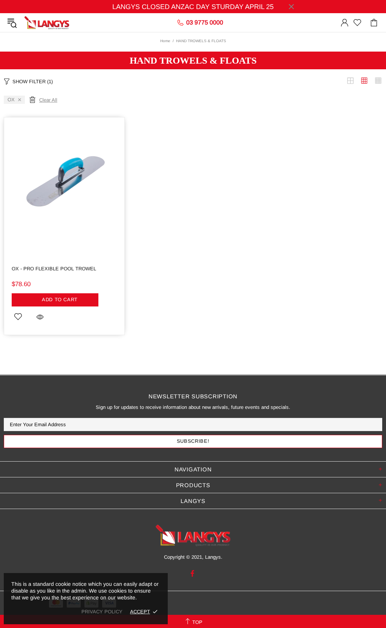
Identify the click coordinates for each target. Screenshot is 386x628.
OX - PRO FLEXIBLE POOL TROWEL (54, 268)
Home (165, 41)
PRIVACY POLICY (102, 611)
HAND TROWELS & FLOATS (193, 60)
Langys (46, 22)
